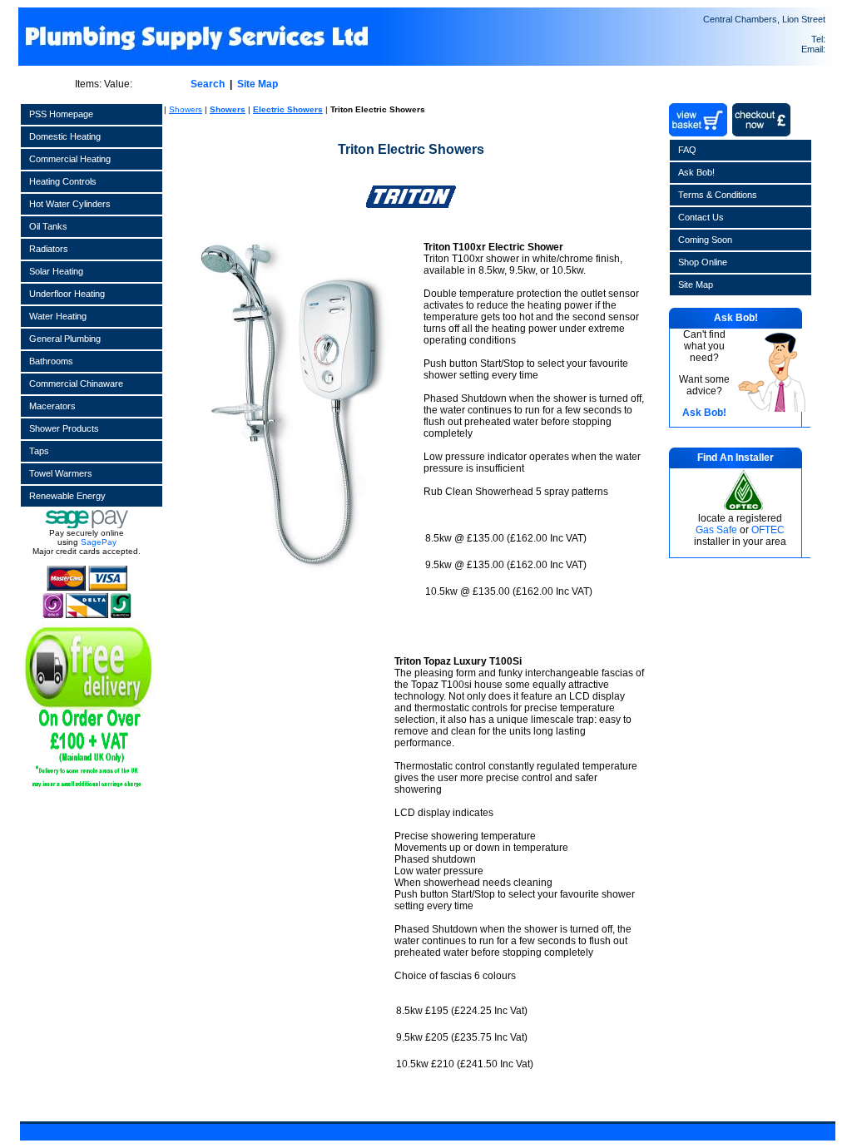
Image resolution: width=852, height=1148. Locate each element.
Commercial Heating (70, 159)
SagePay (98, 542)
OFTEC (768, 530)
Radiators (48, 249)
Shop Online (702, 262)
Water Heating (58, 316)
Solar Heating (56, 271)
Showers (185, 109)
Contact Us (701, 217)
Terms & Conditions (717, 195)
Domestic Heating (65, 136)
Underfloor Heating (67, 294)
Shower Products (64, 428)
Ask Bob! (696, 172)
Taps (39, 451)
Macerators (52, 406)
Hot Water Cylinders (70, 204)
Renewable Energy (67, 496)
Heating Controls (63, 181)
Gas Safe (716, 530)
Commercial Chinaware (76, 383)
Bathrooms (51, 361)
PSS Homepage (61, 114)
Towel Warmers (60, 473)
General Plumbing (65, 339)
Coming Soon (705, 240)
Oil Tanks (48, 226)
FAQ (687, 150)
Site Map (257, 84)
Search (208, 84)
